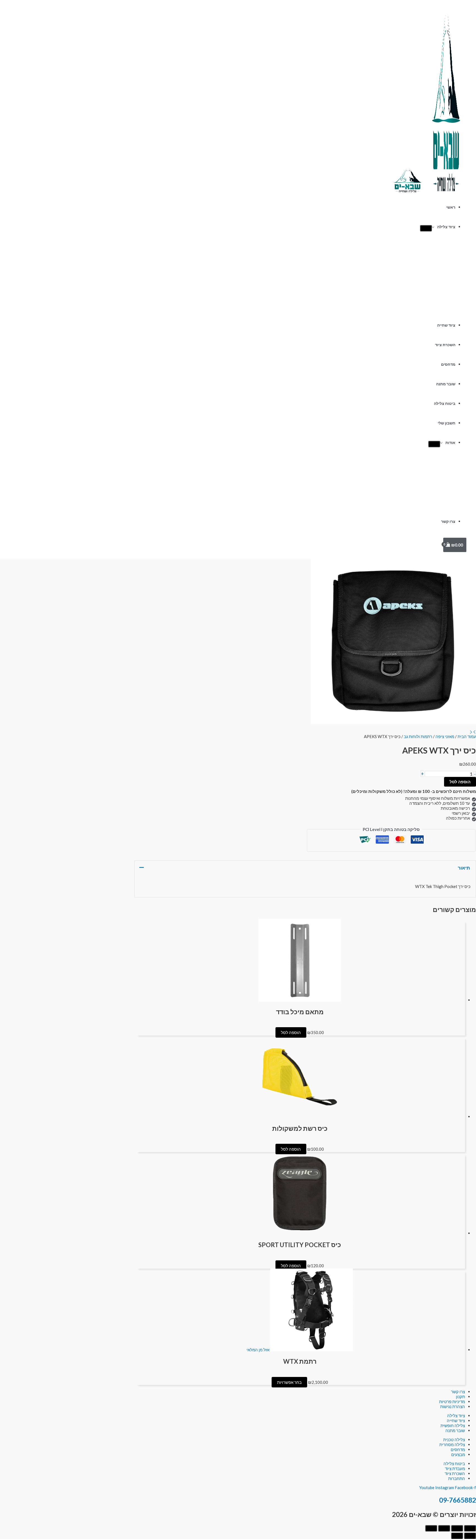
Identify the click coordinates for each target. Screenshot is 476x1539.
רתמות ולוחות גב (418, 736)
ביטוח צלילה (444, 403)
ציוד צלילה (446, 227)
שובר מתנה (445, 384)
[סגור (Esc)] (431, 1528)
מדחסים (448, 364)
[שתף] (444, 1528)
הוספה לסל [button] (291, 1032)
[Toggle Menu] (426, 228)
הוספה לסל (460, 781)
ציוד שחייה (446, 325)
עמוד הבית (467, 736)
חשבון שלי (446, 423)
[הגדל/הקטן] (470, 1528)
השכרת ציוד (445, 345)
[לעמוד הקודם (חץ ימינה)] (470, 1535)
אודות (450, 442)
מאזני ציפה (445, 736)
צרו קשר (448, 521)
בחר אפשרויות (289, 1382)
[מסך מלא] (457, 1528)
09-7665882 (457, 1500)
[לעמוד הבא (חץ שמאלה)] (457, 1535)
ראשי (450, 207)
